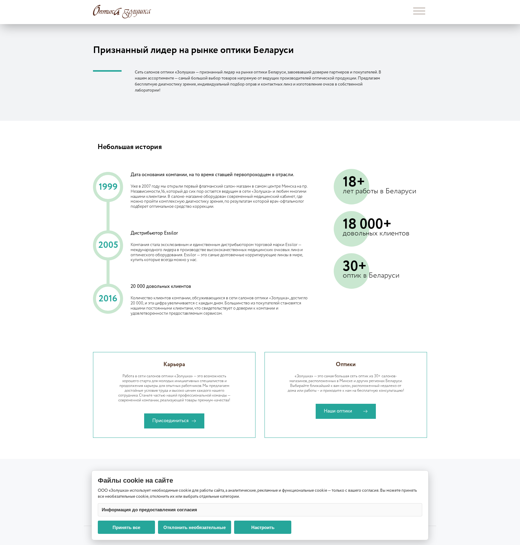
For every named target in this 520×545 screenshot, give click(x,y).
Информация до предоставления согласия (149, 509)
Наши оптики (338, 411)
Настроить (262, 527)
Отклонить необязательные (194, 527)
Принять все (126, 527)
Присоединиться (170, 420)
